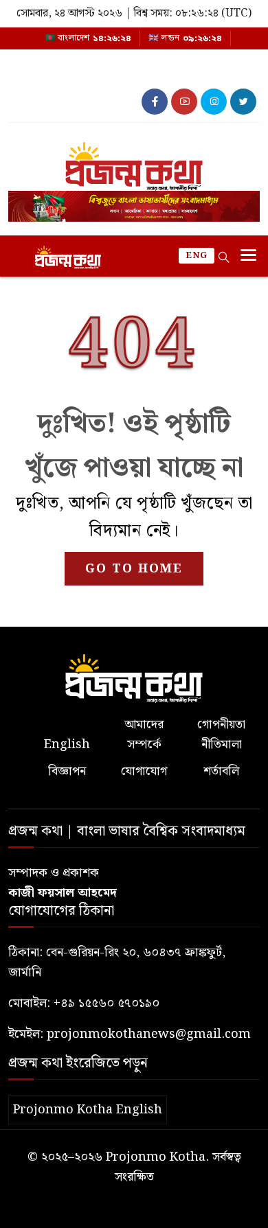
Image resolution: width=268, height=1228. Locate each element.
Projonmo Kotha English (87, 1110)
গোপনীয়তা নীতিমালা (221, 734)
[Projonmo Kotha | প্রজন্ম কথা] (134, 161)
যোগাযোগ (144, 771)
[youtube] (184, 102)
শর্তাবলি (221, 771)
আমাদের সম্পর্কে (144, 734)
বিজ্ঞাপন (67, 771)
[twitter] (243, 102)
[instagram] (214, 102)
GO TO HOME (134, 569)
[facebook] (155, 102)
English (67, 744)
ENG (197, 255)
